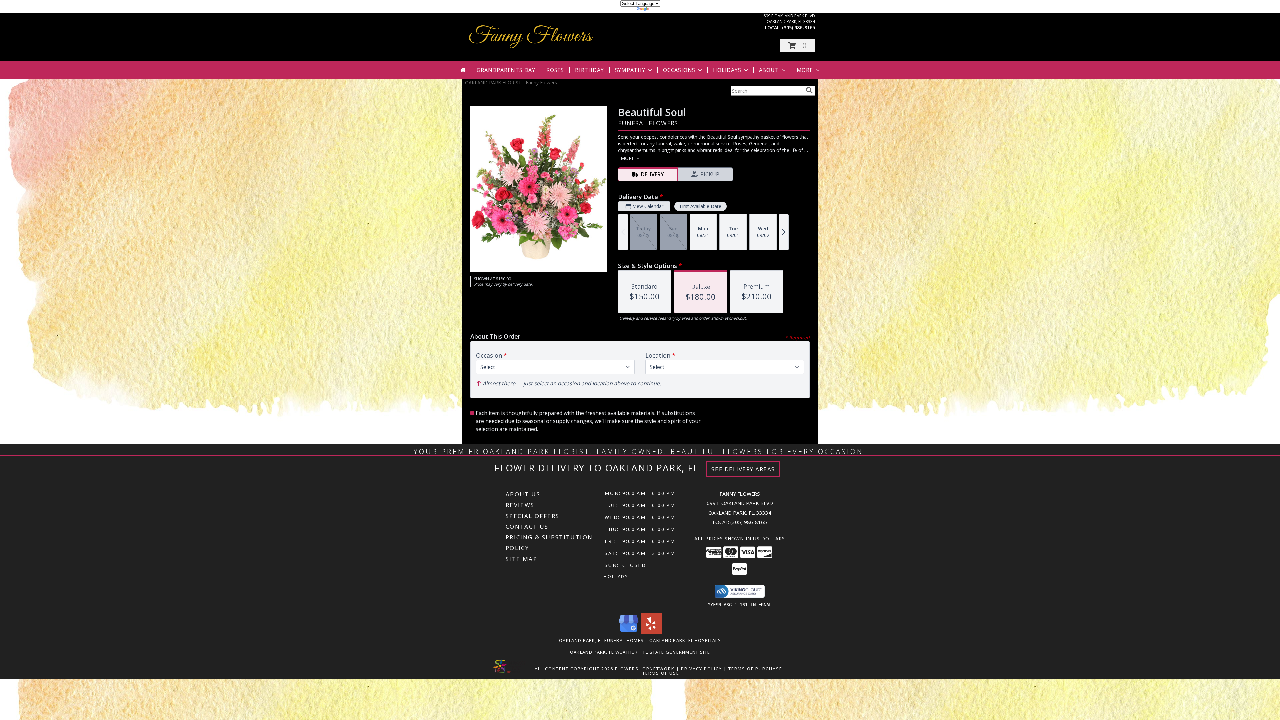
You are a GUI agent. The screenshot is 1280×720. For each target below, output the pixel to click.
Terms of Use (660, 673)
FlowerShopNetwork (645, 669)
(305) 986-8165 (798, 27)
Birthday (589, 70)
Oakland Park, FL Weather (604, 652)
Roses (555, 70)
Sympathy (630, 70)
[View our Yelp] (651, 632)
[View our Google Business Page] (628, 632)
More (805, 70)
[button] (797, 45)
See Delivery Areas (743, 469)
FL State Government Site (676, 652)
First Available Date (700, 206)
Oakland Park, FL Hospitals (685, 640)
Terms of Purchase (755, 669)
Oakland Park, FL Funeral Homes (601, 640)
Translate (660, 10)
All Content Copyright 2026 (574, 669)
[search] (809, 90)
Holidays (727, 70)
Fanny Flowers (529, 36)
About (769, 70)
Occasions (679, 70)
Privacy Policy (701, 669)
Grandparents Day (506, 70)
